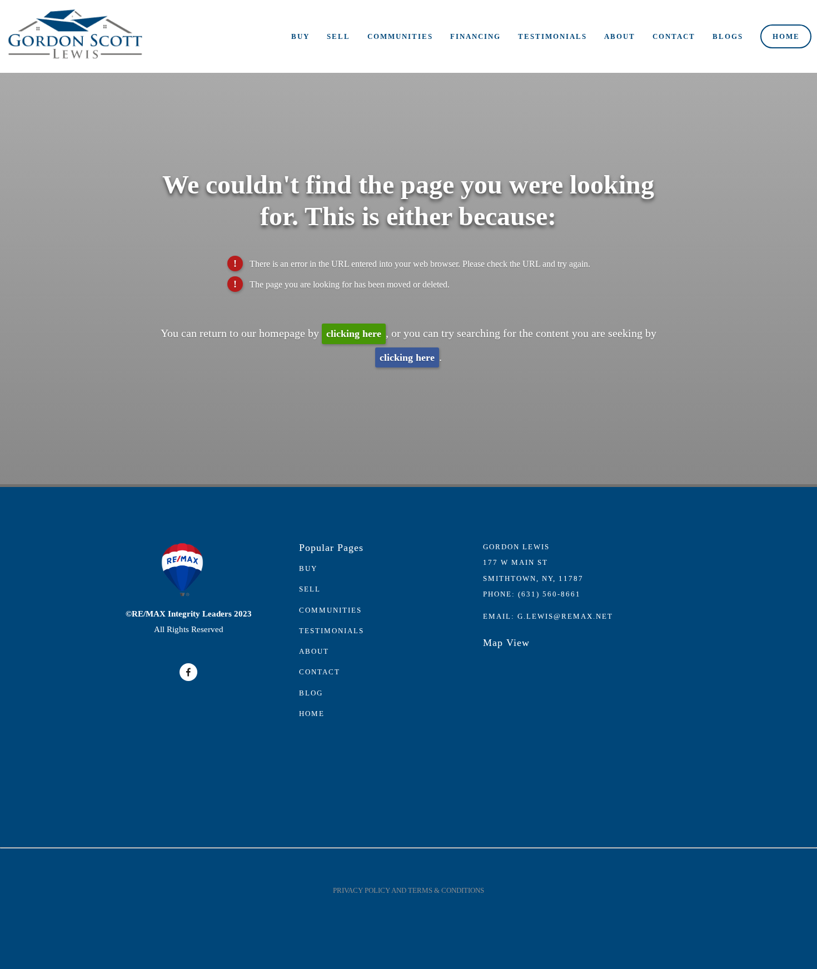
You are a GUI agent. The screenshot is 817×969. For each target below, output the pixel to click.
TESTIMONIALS (331, 631)
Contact (673, 36)
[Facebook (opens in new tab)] (188, 672)
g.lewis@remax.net (565, 616)
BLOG (311, 693)
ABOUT (314, 651)
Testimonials (552, 36)
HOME (312, 713)
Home (786, 36)
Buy (300, 36)
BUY (308, 568)
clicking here (353, 333)
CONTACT (319, 672)
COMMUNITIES (330, 610)
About (619, 36)
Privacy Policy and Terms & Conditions (408, 890)
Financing (475, 36)
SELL (310, 589)
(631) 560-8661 (549, 594)
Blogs (728, 36)
